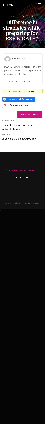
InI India (8, 4)
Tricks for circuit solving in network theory (17, 124)
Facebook (19, 177)
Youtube (29, 177)
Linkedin (26, 177)
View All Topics (30, 114)
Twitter (23, 177)
